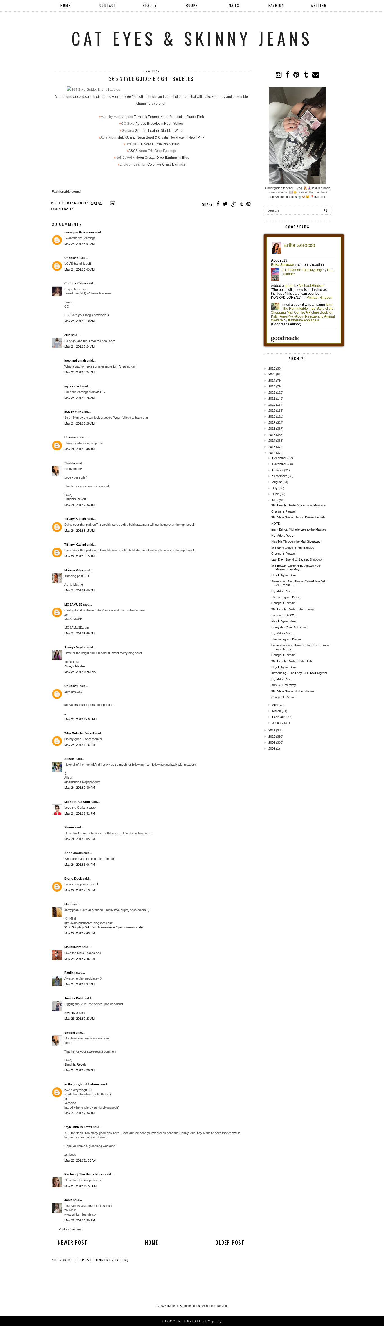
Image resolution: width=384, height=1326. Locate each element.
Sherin (69, 827)
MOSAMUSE (73, 604)
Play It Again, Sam (283, 575)
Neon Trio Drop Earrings (157, 151)
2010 (271, 736)
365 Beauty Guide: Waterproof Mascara (298, 505)
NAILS (234, 5)
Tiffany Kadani (75, 518)
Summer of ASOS (283, 615)
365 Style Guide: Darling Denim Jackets (298, 517)
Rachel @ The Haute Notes (84, 1174)
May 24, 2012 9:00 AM (79, 590)
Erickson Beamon (132, 164)
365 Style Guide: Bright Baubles (292, 547)
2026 (271, 368)
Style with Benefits (78, 1127)
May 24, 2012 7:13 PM (79, 890)
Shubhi (69, 463)
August (277, 482)
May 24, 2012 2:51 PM (79, 813)
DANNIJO (132, 144)
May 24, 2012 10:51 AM (80, 672)
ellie (67, 335)
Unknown (71, 257)
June (275, 494)
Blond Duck (73, 878)
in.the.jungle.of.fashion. (82, 1084)
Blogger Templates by (192, 1321)
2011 (271, 730)
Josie (68, 1200)
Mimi (67, 904)
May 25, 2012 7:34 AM (79, 1113)
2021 (271, 398)
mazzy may (72, 411)
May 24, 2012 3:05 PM (79, 839)
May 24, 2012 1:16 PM (79, 745)
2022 (271, 392)
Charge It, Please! (283, 511)
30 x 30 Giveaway (283, 685)
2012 (271, 452)
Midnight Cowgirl (77, 801)
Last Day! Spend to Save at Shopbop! (296, 559)
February (278, 716)
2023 (271, 386)
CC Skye (128, 124)
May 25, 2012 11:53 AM (80, 1160)
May (275, 500)
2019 (271, 410)
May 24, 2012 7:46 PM (79, 958)
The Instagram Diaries (286, 597)
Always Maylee (75, 647)
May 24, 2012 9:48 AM (79, 633)
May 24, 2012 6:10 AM (79, 321)
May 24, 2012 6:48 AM (79, 449)
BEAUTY (150, 5)
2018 (271, 416)
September (279, 476)
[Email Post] (112, 203)
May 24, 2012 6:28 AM (79, 423)
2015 (271, 434)
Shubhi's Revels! (75, 499)
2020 (271, 404)
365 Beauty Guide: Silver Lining (292, 609)
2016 (271, 428)
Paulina (70, 972)
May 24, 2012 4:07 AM (79, 244)
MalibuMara (72, 947)
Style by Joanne (75, 1012)
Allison (69, 758)
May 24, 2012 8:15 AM (79, 530)
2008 (271, 748)
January (277, 722)
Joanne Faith (74, 998)
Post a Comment (70, 1229)
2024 (271, 380)
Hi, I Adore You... (282, 535)
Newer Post (73, 1242)
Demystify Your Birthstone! (289, 627)
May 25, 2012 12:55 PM (80, 1186)
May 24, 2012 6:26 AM (79, 398)
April (275, 704)
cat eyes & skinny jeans (192, 37)
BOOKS (192, 5)
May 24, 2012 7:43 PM (79, 933)
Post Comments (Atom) (105, 1259)
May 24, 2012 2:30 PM (79, 787)
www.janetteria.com (79, 232)
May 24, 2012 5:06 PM (79, 864)
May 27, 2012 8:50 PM (79, 1220)
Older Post (230, 1242)
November (279, 464)
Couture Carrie (75, 283)
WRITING (319, 5)
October (277, 470)
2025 (271, 374)
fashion (68, 209)
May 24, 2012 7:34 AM (79, 505)
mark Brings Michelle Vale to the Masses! (299, 529)
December (279, 458)
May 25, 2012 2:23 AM (79, 1018)
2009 (271, 742)
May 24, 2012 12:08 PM (80, 719)
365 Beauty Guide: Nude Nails (291, 661)
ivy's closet (72, 386)
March (276, 711)
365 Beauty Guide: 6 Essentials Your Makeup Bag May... (296, 567)
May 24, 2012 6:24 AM (79, 346)
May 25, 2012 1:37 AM (79, 984)
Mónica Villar (74, 570)
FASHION (276, 5)
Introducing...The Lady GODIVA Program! (299, 673)
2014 (271, 440)
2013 (271, 446)
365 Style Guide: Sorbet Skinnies (293, 691)
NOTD (275, 523)
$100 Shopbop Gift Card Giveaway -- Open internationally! (104, 927)
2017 (271, 422)
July (275, 488)
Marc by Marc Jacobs (117, 117)
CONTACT (107, 5)
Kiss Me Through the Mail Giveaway (295, 541)
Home (65, 5)
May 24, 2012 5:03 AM (79, 269)
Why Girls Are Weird (79, 733)
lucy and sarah (75, 360)
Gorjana (128, 131)
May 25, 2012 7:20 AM (79, 1070)
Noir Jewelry (125, 158)
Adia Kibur (108, 137)
